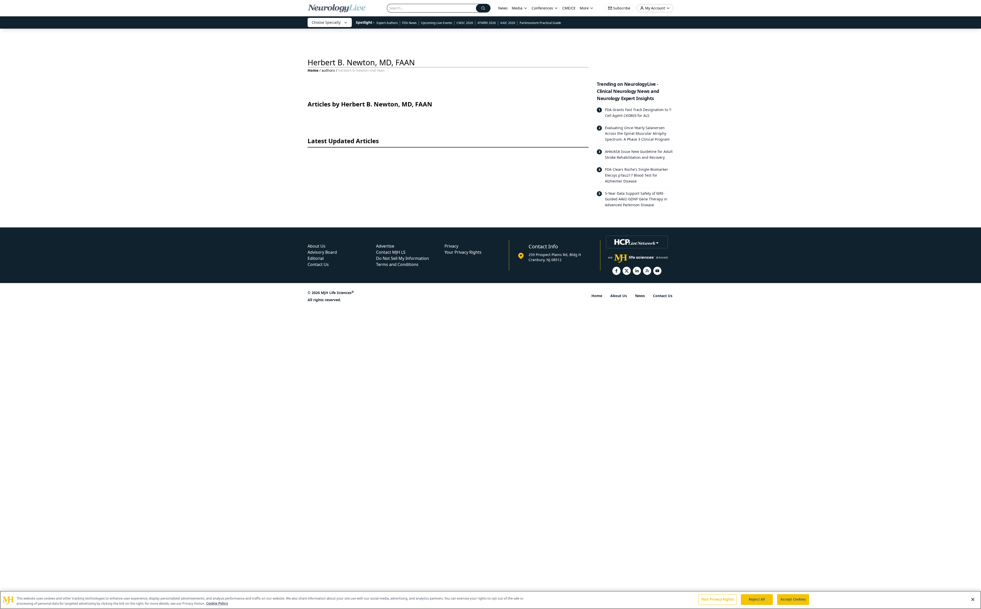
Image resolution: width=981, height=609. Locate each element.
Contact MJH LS (390, 252)
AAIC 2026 (507, 23)
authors (328, 70)
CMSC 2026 (465, 23)
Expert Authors (387, 23)
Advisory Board (322, 252)
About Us (316, 246)
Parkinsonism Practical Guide (540, 23)
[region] (490, 600)
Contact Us (318, 264)
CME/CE (569, 8)
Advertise (385, 246)
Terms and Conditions (397, 264)
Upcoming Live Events (436, 23)
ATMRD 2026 (486, 23)
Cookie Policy (217, 603)
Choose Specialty (326, 22)
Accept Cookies (793, 599)
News (503, 8)
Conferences (542, 8)
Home (313, 70)
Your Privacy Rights (463, 252)
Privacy (451, 246)
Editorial (316, 258)
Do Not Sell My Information (402, 258)
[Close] (972, 599)
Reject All (757, 599)
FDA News (409, 23)
